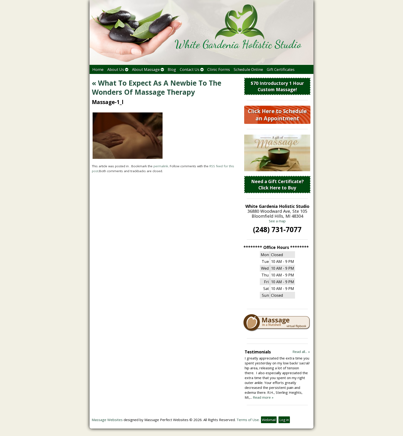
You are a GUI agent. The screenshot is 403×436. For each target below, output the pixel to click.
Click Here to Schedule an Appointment (277, 115)
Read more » (263, 397)
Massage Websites (107, 419)
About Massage (146, 69)
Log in (284, 419)
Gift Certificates (281, 69)
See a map (277, 221)
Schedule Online (248, 69)
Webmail (269, 419)
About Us (115, 69)
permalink (160, 166)
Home (98, 69)
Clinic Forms (218, 69)
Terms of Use (247, 419)
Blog (172, 69)
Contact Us (189, 69)
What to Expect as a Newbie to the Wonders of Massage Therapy (156, 87)
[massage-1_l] (128, 157)
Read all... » (301, 351)
